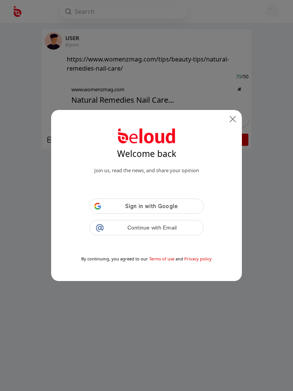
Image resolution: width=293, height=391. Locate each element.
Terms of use (161, 259)
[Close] (233, 119)
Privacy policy (198, 259)
